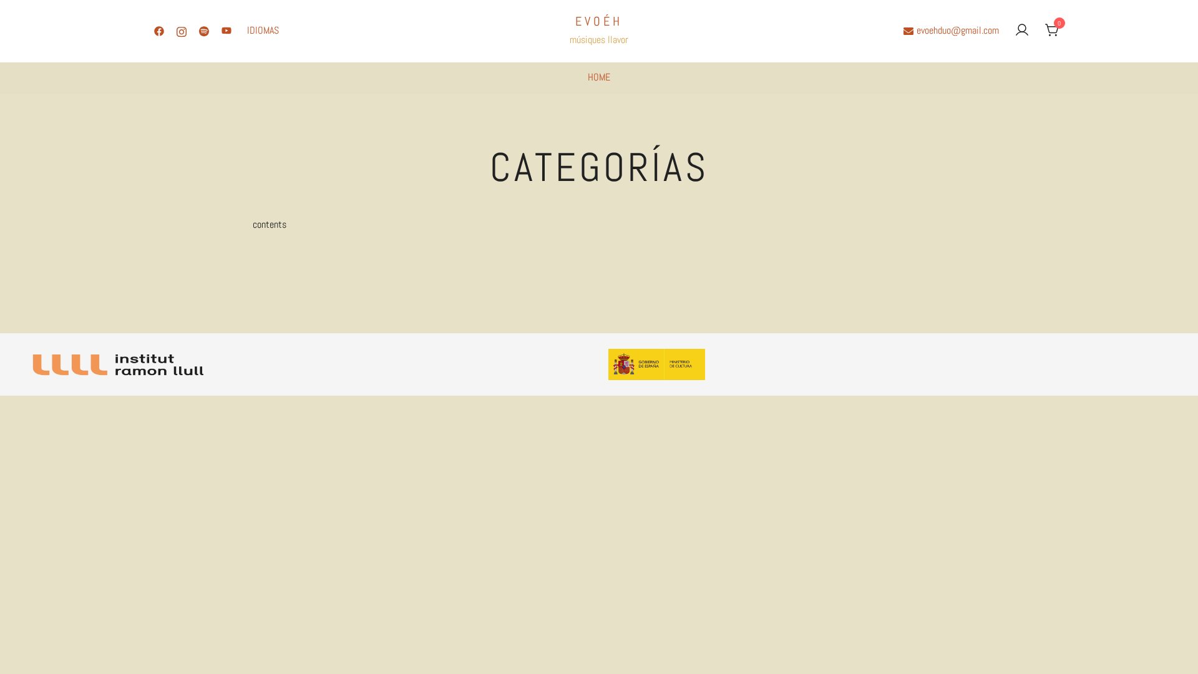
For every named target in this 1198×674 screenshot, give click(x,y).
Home (599, 77)
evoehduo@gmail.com (958, 30)
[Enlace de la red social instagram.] (182, 30)
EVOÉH (599, 21)
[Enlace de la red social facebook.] (159, 30)
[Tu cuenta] (1022, 30)
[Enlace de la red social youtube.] (226, 30)
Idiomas (263, 30)
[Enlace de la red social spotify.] (204, 30)
